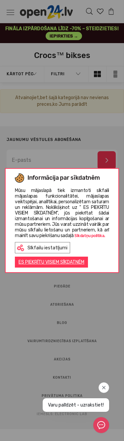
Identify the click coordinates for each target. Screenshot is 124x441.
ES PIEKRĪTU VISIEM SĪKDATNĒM (51, 262)
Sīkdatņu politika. (89, 235)
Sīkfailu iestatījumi (47, 248)
